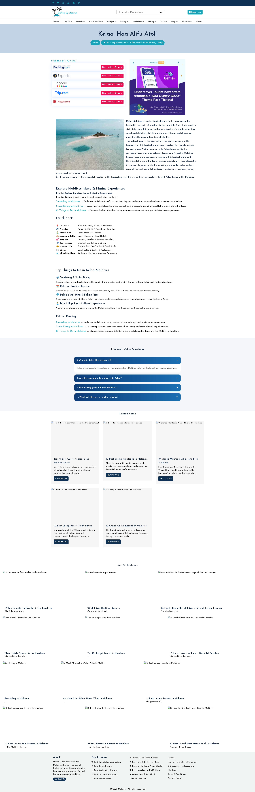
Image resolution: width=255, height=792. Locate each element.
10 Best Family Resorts (101, 779)
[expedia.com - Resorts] (61, 76)
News (199, 22)
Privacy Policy (174, 779)
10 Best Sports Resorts (101, 766)
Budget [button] (111, 22)
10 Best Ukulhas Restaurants (104, 775)
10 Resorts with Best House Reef (144, 762)
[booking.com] (61, 67)
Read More (61, 479)
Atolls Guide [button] (95, 22)
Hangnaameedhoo (137, 779)
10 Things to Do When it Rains (143, 758)
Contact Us (59, 779)
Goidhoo (172, 758)
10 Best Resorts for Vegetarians (106, 762)
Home (56, 22)
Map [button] (173, 22)
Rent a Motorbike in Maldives (182, 762)
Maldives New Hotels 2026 (142, 774)
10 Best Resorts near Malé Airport (145, 770)
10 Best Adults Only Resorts (104, 771)
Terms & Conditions (177, 774)
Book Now (195, 12)
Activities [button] (137, 22)
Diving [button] (123, 22)
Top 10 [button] (67, 22)
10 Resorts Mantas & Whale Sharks (145, 766)
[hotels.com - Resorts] (61, 101)
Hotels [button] (79, 22)
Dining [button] (151, 22)
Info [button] (163, 22)
